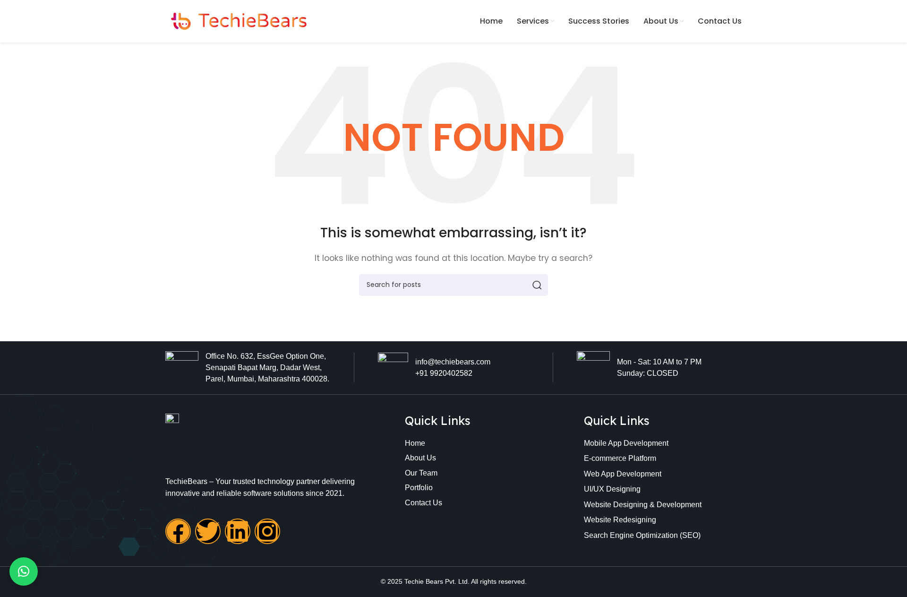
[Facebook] (178, 531)
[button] (23, 571)
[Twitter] (208, 531)
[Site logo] (236, 20)
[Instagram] (267, 531)
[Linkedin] (237, 531)
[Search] (537, 285)
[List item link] (468, 443)
